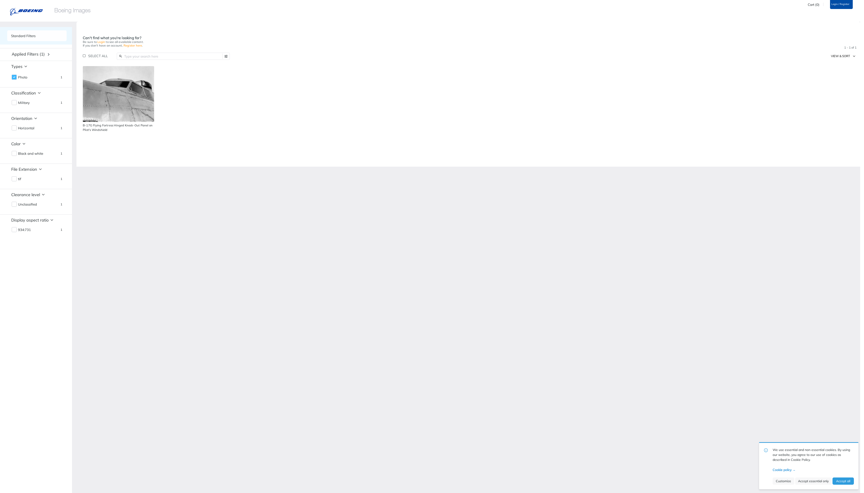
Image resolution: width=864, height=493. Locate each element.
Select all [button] (98, 56)
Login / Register (840, 4)
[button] (226, 56)
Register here (133, 45)
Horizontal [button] (26, 128)
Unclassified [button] (27, 204)
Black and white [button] (30, 154)
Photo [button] (22, 77)
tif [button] (19, 179)
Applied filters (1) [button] (28, 54)
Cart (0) (813, 5)
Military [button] (24, 103)
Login (101, 42)
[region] (118, 94)
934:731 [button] (24, 230)
